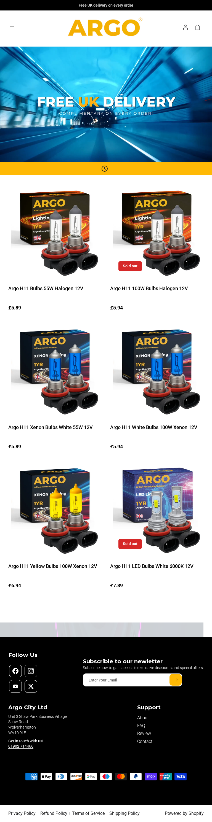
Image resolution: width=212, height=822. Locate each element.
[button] (13, 27)
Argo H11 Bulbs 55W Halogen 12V (45, 288)
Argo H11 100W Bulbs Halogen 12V (149, 288)
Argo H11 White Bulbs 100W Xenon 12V (153, 427)
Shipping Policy (124, 813)
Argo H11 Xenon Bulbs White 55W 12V (50, 427)
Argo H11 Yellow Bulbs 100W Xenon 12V (52, 566)
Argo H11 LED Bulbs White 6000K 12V (152, 566)
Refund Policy (53, 813)
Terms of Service (88, 813)
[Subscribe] (175, 680)
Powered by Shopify (184, 813)
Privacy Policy (22, 813)
